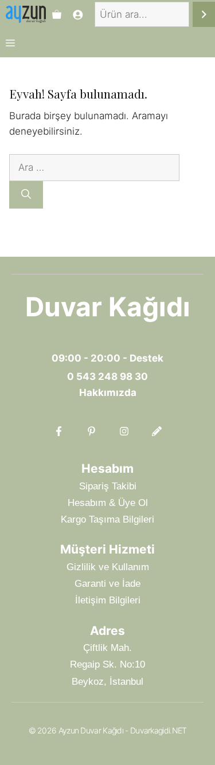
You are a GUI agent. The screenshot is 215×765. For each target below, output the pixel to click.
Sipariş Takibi (107, 486)
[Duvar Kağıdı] (26, 14)
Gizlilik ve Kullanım (108, 567)
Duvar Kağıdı (107, 307)
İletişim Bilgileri (107, 600)
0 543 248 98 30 (107, 376)
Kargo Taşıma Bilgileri (107, 519)
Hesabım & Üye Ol (108, 502)
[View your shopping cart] (56, 14)
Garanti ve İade (107, 583)
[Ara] (204, 15)
